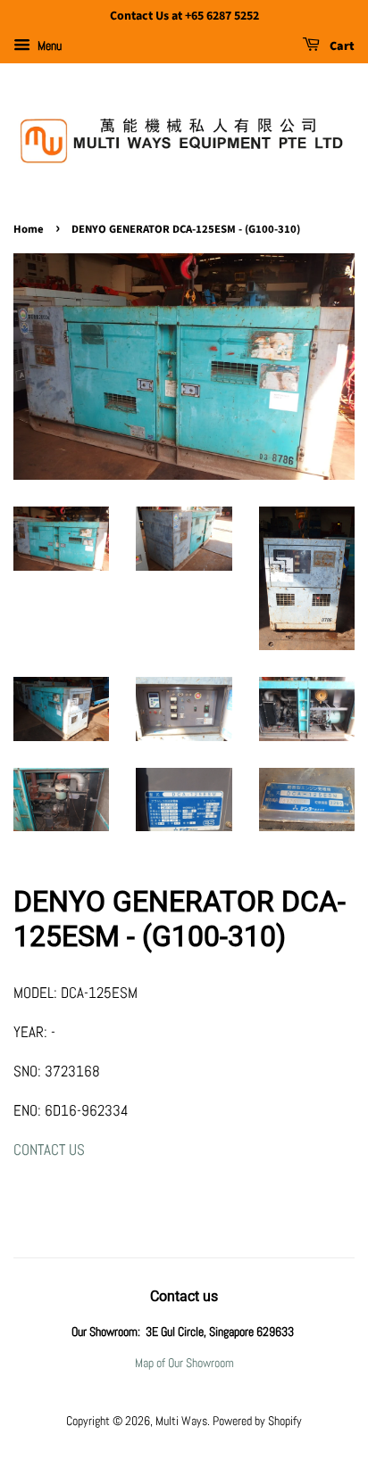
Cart (341, 46)
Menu (48, 45)
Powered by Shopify (257, 1421)
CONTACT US (49, 1149)
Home (28, 229)
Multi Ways (181, 1421)
